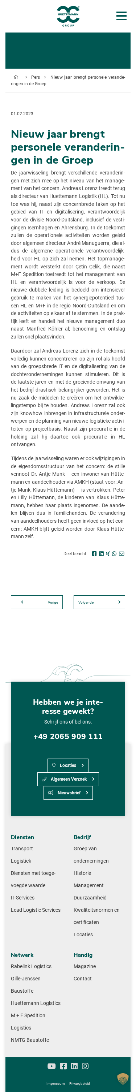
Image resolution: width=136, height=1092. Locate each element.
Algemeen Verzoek (68, 779)
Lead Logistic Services (36, 910)
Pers (35, 77)
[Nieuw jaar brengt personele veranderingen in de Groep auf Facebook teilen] (94, 554)
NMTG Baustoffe (30, 1040)
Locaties (67, 765)
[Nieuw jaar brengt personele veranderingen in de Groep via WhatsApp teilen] (114, 554)
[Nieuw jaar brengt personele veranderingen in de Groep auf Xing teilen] (108, 554)
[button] (123, 1079)
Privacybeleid (79, 1083)
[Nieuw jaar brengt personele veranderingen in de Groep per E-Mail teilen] (121, 554)
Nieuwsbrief (69, 792)
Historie (82, 873)
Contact (83, 979)
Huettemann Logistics (36, 1003)
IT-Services (22, 898)
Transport (22, 849)
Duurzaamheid (90, 898)
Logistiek (21, 861)
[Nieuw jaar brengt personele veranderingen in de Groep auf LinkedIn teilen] (101, 554)
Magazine (85, 966)
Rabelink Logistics (31, 966)
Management (89, 885)
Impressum (55, 1083)
